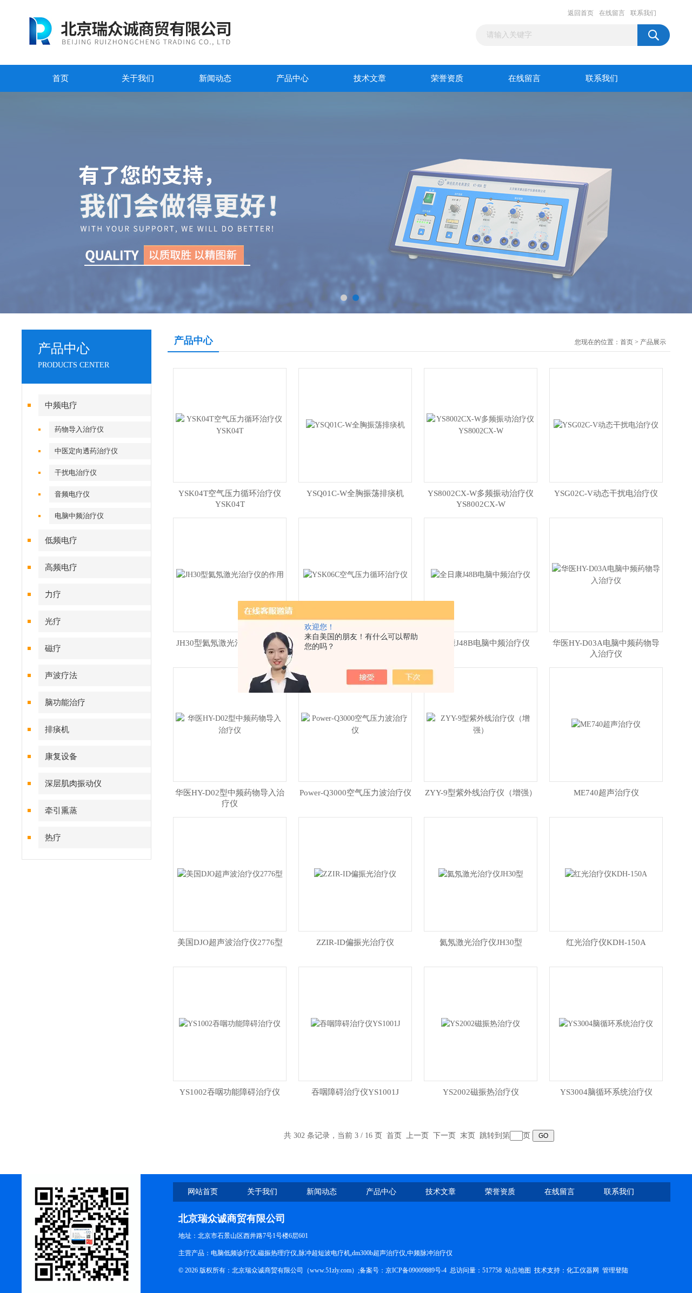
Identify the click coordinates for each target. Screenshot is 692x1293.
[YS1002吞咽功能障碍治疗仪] (230, 1023)
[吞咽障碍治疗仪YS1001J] (355, 1023)
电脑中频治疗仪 (79, 516)
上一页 (417, 1135)
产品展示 (653, 342)
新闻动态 (215, 78)
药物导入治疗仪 (79, 429)
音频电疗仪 (72, 494)
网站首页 (203, 1192)
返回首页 (581, 13)
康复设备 (61, 756)
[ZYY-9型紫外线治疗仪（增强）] (481, 724)
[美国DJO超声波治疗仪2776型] (230, 873)
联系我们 (643, 13)
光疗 (53, 621)
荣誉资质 (447, 78)
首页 (60, 78)
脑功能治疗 (65, 702)
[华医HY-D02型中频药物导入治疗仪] (230, 724)
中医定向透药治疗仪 (86, 451)
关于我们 (138, 78)
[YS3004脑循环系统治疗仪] (606, 1023)
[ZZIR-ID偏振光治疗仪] (355, 873)
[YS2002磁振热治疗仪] (480, 1023)
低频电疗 (61, 540)
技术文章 (370, 78)
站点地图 (518, 1270)
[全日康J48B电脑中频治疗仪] (480, 574)
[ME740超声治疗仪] (606, 724)
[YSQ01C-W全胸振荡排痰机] (355, 424)
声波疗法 (61, 675)
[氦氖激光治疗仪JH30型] (480, 873)
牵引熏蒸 (61, 810)
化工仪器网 (583, 1270)
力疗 (53, 594)
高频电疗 (61, 567)
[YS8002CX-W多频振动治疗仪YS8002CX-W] (481, 424)
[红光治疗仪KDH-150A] (606, 873)
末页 (467, 1135)
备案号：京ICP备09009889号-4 (403, 1270)
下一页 (444, 1135)
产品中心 (292, 78)
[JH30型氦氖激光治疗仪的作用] (230, 574)
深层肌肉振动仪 (73, 783)
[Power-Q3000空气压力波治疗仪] (355, 724)
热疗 (53, 837)
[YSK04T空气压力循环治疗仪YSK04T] (230, 424)
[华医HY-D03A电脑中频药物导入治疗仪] (606, 574)
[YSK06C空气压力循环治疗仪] (355, 574)
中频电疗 (61, 405)
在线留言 (612, 13)
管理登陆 (615, 1270)
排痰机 (57, 729)
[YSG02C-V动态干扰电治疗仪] (606, 424)
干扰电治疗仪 (76, 472)
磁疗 (53, 648)
